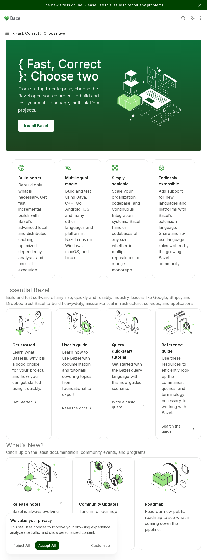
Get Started (22, 402)
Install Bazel (36, 125)
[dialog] (61, 533)
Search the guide (171, 428)
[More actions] (200, 18)
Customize (100, 545)
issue (117, 5)
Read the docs (75, 408)
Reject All (21, 545)
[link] (33, 218)
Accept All (47, 545)
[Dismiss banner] (199, 5)
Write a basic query (123, 404)
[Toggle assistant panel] (192, 18)
